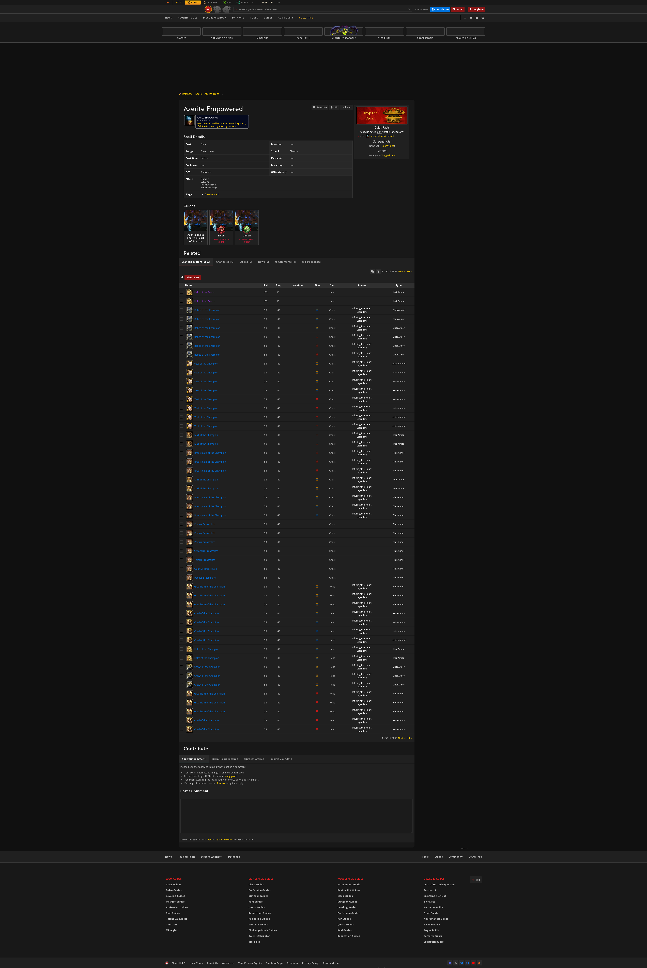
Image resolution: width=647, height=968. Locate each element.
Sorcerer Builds (433, 936)
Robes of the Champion (207, 310)
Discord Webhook (214, 17)
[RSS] (479, 962)
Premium (292, 963)
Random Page (274, 963)
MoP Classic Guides (261, 878)
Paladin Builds (432, 924)
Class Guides (173, 884)
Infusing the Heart (362, 308)
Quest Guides (257, 907)
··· (253, 2)
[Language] (482, 17)
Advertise (228, 963)
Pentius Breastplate (205, 577)
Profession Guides (177, 907)
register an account (224, 839)
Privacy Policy (310, 963)
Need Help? (179, 963)
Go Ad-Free (306, 17)
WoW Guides (174, 878)
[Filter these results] (378, 271)
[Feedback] (476, 17)
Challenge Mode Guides (263, 930)
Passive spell (212, 194)
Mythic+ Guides (175, 901)
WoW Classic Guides (350, 878)
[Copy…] (372, 271)
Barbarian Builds (433, 907)
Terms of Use (331, 963)
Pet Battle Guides (259, 918)
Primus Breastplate (204, 524)
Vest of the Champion (206, 363)
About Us (212, 963)
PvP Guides (344, 918)
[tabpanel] (296, 504)
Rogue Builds (431, 930)
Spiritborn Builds (434, 941)
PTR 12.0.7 (227, 9)
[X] (455, 962)
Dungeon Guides (258, 895)
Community (285, 17)
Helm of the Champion (206, 649)
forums (221, 783)
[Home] (182, 9)
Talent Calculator (176, 918)
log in (209, 839)
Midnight (171, 930)
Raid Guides (173, 913)
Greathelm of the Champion (209, 586)
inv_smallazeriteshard (382, 136)
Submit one (388, 145)
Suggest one (388, 155)
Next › (401, 271)
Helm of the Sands (204, 292)
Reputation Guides (260, 913)
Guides (268, 17)
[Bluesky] (461, 962)
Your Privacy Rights (250, 963)
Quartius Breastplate (205, 568)
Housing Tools (186, 856)
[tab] (196, 262)
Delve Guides (174, 890)
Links (348, 107)
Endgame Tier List (435, 895)
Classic (213, 2)
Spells (198, 93)
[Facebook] (467, 962)
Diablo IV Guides (434, 878)
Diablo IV (271, 2)
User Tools (196, 963)
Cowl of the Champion (206, 613)
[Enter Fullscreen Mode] (465, 17)
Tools (425, 856)
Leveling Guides (175, 895)
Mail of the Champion (206, 435)
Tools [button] (254, 17)
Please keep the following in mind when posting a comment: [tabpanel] (219, 802)
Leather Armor (399, 363)
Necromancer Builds (436, 918)
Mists (244, 2)
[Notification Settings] (470, 17)
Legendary (362, 311)
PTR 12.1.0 (217, 9)
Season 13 (430, 890)
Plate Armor (398, 452)
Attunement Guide (348, 884)
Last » (408, 271)
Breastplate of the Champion (210, 452)
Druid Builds (431, 913)
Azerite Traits (212, 93)
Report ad (464, 848)
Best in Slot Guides (348, 890)
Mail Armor (398, 292)
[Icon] (189, 120)
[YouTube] (473, 962)
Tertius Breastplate (204, 559)
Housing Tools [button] (187, 17)
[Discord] (449, 962)
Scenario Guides (258, 924)
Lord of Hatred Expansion (439, 884)
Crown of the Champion (207, 666)
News (168, 17)
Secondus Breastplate (206, 550)
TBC (229, 2)
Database (238, 17)
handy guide (230, 776)
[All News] (168, 3)
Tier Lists (171, 924)
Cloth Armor (399, 310)
